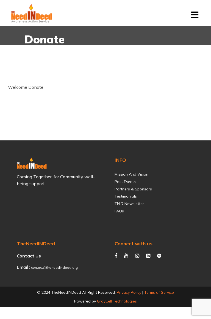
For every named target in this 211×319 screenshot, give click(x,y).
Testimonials (126, 196)
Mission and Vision (131, 174)
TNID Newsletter (129, 203)
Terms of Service (159, 292)
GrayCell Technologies (117, 301)
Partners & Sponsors (133, 189)
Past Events (125, 181)
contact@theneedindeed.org (54, 267)
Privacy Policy (129, 292)
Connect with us (133, 243)
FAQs (119, 211)
